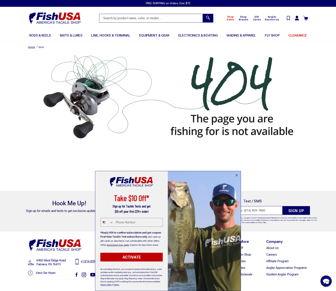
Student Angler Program (282, 274)
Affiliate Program (277, 261)
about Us (272, 248)
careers (271, 254)
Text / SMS (252, 201)
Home (31, 47)
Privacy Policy (262, 222)
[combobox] (107, 222)
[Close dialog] (236, 175)
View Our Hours (45, 273)
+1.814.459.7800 (91, 261)
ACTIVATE (131, 257)
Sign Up (296, 210)
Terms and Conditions (249, 222)
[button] (326, 281)
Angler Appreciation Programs (286, 268)
